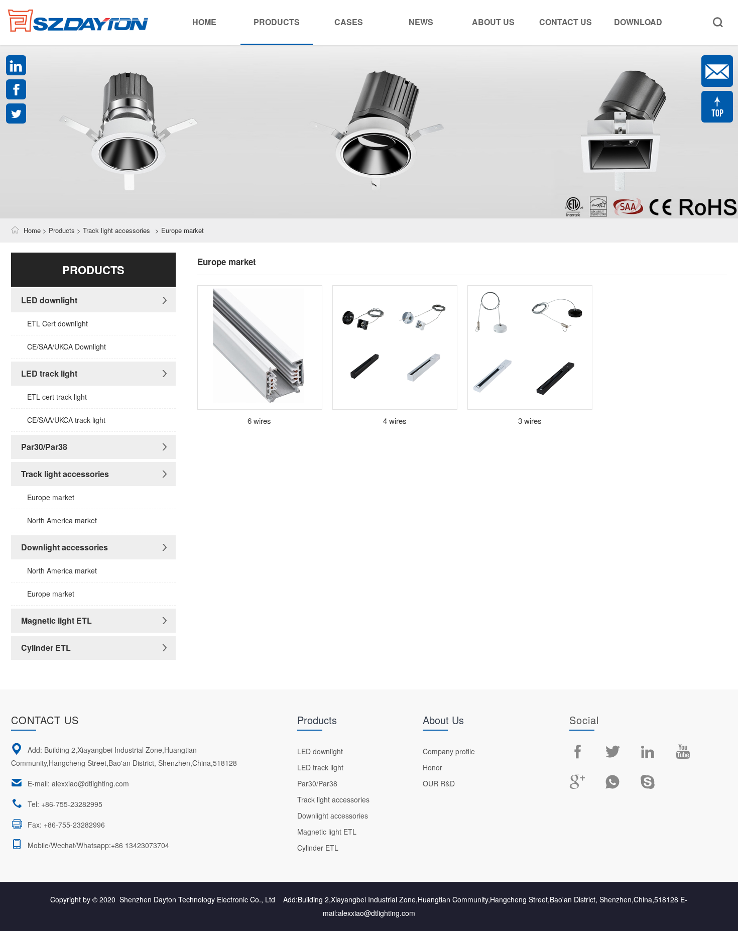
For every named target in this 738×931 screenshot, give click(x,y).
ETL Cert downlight (57, 323)
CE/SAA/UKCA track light (66, 420)
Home (204, 22)
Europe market (50, 497)
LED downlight (49, 300)
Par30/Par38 (44, 446)
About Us (493, 22)
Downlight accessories (64, 547)
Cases (348, 22)
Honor (432, 767)
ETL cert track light (57, 397)
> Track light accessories (112, 230)
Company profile (449, 751)
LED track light (49, 373)
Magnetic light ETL (56, 620)
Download (638, 22)
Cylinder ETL (46, 647)
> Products (58, 230)
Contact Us (565, 22)
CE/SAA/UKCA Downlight (66, 346)
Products (277, 22)
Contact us (45, 720)
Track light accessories (65, 474)
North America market (62, 520)
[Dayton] (78, 14)
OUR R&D (439, 783)
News (421, 22)
